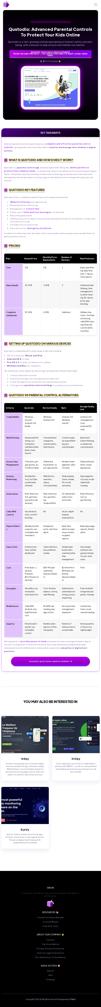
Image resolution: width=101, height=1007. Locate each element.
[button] (95, 4)
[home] (6, 4)
